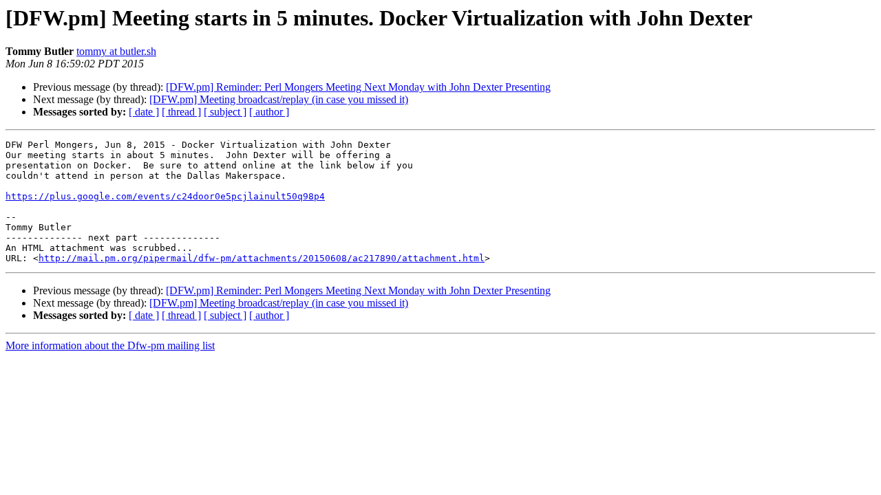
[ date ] (144, 112)
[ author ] (269, 112)
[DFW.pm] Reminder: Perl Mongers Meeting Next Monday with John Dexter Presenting (358, 87)
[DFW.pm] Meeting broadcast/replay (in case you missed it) (278, 99)
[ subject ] (225, 112)
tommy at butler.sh (116, 51)
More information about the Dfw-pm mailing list (110, 345)
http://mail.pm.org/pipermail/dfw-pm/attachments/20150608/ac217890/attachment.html (262, 258)
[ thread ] (181, 112)
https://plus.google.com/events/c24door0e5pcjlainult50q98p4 (165, 196)
